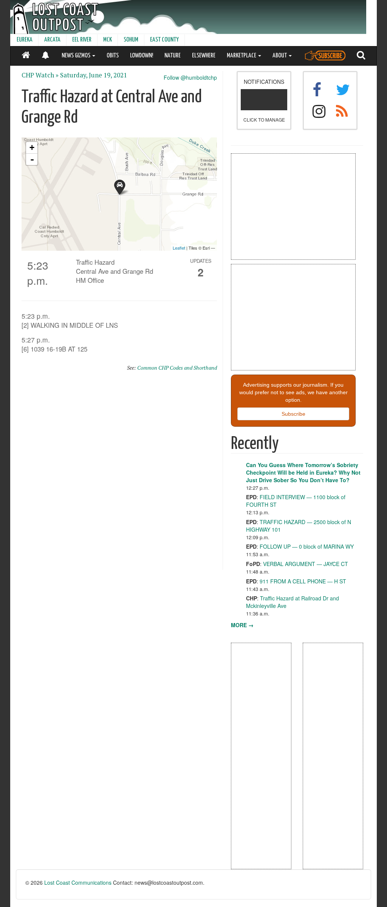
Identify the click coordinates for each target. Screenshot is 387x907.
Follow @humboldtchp (190, 77)
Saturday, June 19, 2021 (93, 75)
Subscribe (293, 414)
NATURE (172, 55)
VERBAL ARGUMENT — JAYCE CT (305, 564)
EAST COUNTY (164, 40)
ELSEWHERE (203, 55)
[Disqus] (119, 473)
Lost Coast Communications (77, 882)
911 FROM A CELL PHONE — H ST (303, 581)
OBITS (113, 55)
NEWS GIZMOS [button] (76, 55)
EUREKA (25, 40)
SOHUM (131, 40)
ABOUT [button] (280, 55)
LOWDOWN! (141, 55)
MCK (107, 40)
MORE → (242, 625)
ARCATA (52, 40)
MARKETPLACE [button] (242, 55)
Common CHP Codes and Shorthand (177, 367)
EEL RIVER (81, 40)
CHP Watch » (40, 75)
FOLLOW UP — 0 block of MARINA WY (307, 546)
